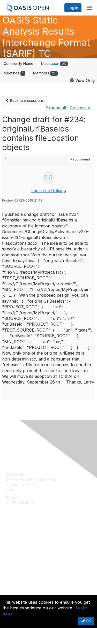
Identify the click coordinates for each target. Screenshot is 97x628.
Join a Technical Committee (29, 552)
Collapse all (81, 107)
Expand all (56, 107)
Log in (73, 7)
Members (44, 73)
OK (88, 621)
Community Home (18, 63)
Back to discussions (26, 100)
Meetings (14, 73)
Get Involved (17, 536)
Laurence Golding (48, 190)
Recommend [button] (80, 159)
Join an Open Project (24, 544)
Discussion (53, 63)
